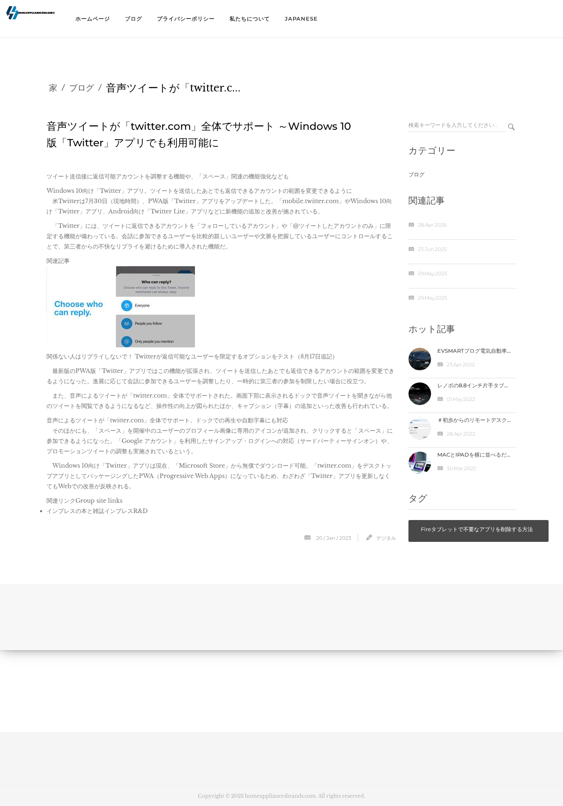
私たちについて (250, 18)
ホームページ (92, 18)
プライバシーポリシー (186, 18)
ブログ (133, 18)
